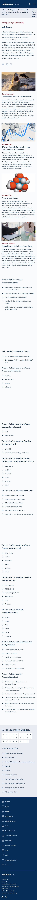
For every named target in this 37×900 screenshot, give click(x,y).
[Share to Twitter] (11, 64)
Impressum (5, 879)
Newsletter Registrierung (9, 893)
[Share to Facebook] (7, 64)
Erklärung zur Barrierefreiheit (10, 886)
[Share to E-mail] (3, 64)
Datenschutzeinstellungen (9, 884)
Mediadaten (5, 888)
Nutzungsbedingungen (8, 891)
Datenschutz (5, 882)
